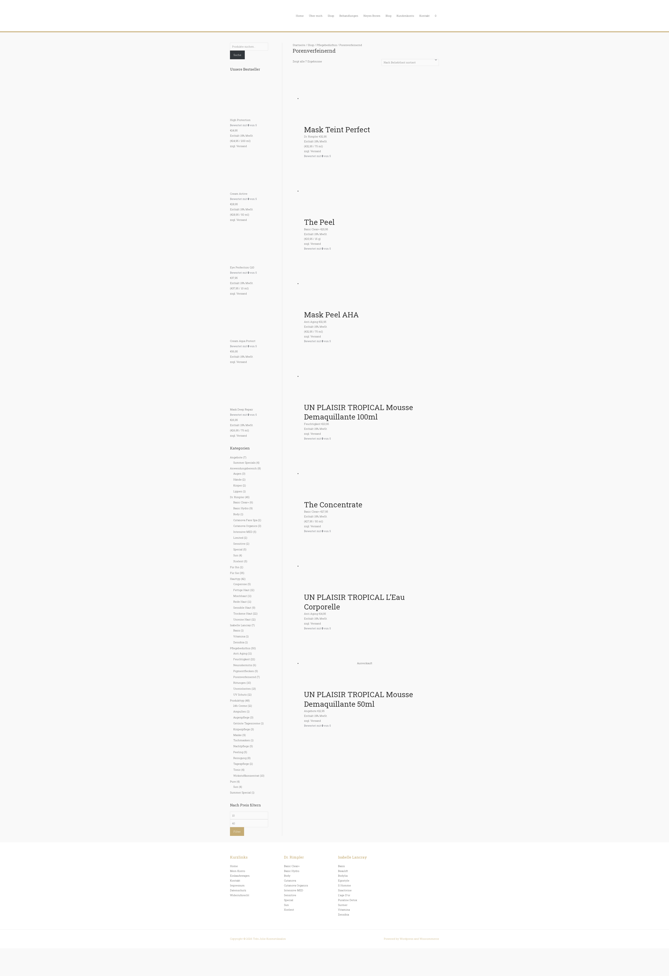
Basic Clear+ (241, 502)
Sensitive (239, 543)
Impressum (237, 885)
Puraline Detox (347, 900)
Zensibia (238, 642)
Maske (237, 735)
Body (236, 514)
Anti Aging (240, 653)
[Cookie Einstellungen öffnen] (26, 973)
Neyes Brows (371, 15)
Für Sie (234, 573)
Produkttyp (237, 700)
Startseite (299, 45)
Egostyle (343, 880)
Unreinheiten (242, 688)
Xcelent (238, 561)
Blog (388, 15)
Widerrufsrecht (239, 895)
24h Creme (240, 705)
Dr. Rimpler (237, 497)
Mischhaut (240, 596)
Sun (235, 555)
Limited (238, 537)
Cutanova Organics (245, 526)
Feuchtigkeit (241, 659)
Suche (237, 55)
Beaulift (343, 871)
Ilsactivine (345, 890)
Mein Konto (237, 871)
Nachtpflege (241, 746)
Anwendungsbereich (243, 468)
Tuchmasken (241, 740)
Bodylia (343, 875)
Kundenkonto (405, 15)
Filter (237, 831)
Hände (237, 479)
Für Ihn (234, 567)
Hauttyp (235, 579)
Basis (236, 630)
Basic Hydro (241, 508)
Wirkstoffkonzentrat (246, 775)
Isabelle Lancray (240, 625)
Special (238, 549)
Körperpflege (241, 729)
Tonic (237, 769)
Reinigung (240, 758)
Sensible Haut (242, 607)
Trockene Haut (242, 613)
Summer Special (240, 792)
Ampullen (239, 711)
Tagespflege (241, 763)
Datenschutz (238, 890)
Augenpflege (241, 717)
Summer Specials (244, 462)
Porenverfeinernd (244, 677)
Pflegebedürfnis (240, 648)
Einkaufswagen (240, 875)
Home (300, 15)
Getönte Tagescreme (246, 723)
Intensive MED (242, 531)
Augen (237, 473)
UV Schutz (240, 694)
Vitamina (239, 636)
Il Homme (344, 885)
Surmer (342, 905)
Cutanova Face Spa (245, 520)
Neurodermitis (242, 665)
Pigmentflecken (243, 671)
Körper (237, 485)
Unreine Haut (242, 619)
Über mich (315, 15)
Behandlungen (348, 15)
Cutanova (290, 880)
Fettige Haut (241, 590)
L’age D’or (344, 895)
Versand (241, 146)
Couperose (240, 584)
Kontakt (424, 15)
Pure (233, 781)
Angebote (236, 457)
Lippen (237, 491)
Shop (331, 15)
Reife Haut (240, 601)
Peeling (238, 752)
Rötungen (239, 682)
